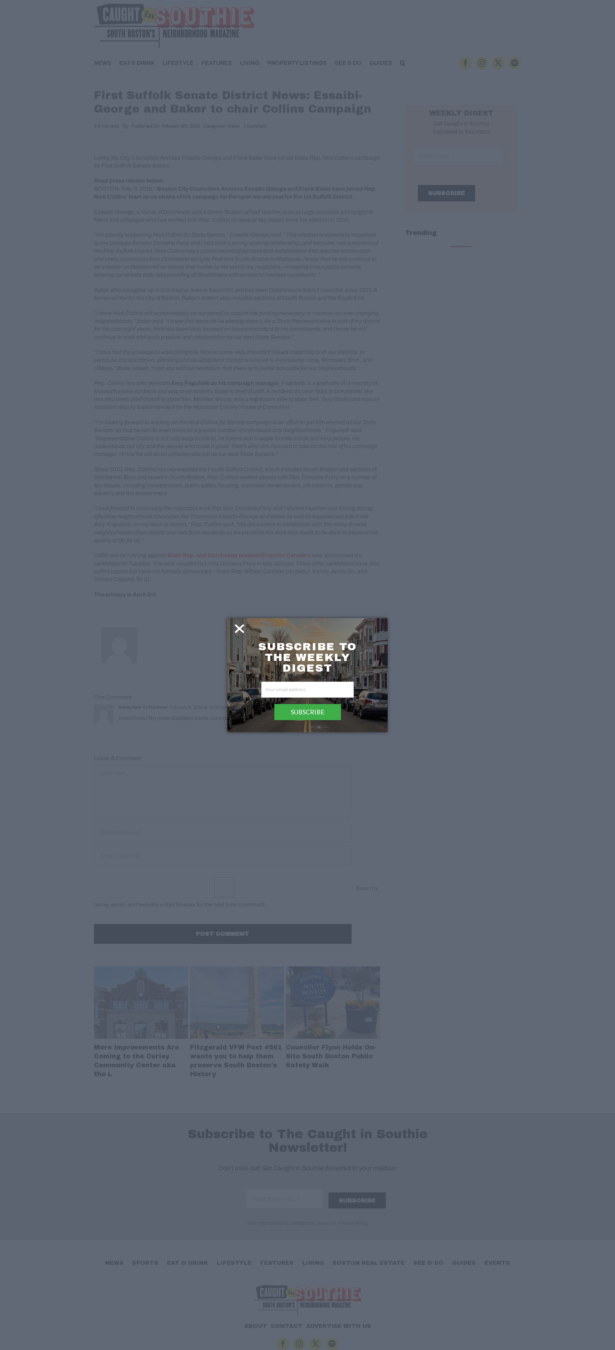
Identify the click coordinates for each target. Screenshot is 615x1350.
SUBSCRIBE (308, 712)
